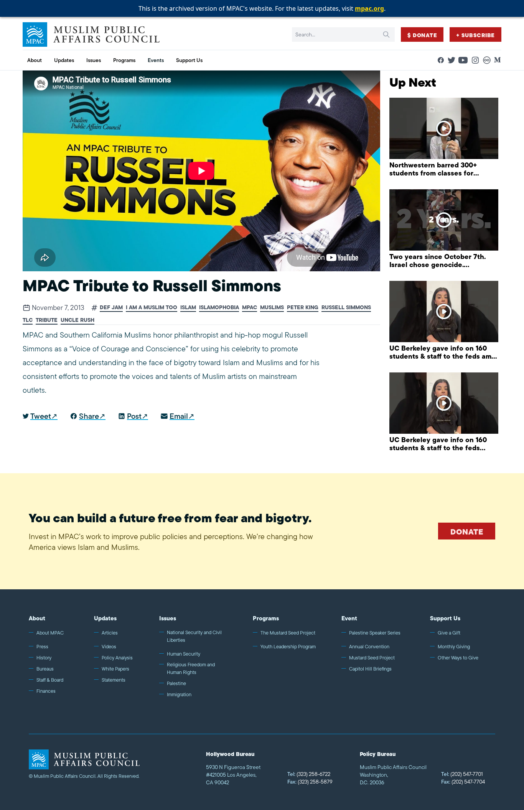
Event (349, 618)
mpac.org (369, 8)
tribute (47, 320)
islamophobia (219, 307)
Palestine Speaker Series (374, 632)
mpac (249, 307)
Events (156, 60)
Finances (46, 691)
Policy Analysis (117, 657)
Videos (109, 646)
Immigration (179, 694)
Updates (105, 618)
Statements (113, 680)
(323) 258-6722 (308, 774)
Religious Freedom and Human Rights (191, 668)
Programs (266, 618)
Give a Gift (449, 632)
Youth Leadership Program (288, 646)
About (37, 618)
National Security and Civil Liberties (194, 636)
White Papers (115, 668)
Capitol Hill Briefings (370, 668)
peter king (302, 307)
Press (42, 646)
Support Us (445, 618)
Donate (466, 532)
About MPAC (50, 632)
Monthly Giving (454, 646)
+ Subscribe (475, 35)
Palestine (176, 683)
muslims (272, 307)
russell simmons (346, 307)
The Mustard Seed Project (287, 632)
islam (188, 307)
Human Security (183, 654)
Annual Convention (369, 646)
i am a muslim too (151, 307)
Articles (110, 632)
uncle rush (77, 320)
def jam (111, 307)
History (43, 657)
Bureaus (45, 668)
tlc (28, 320)
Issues (167, 618)
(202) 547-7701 (462, 774)
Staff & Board (49, 680)
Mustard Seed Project (372, 657)
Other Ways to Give (458, 657)
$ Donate (422, 35)
